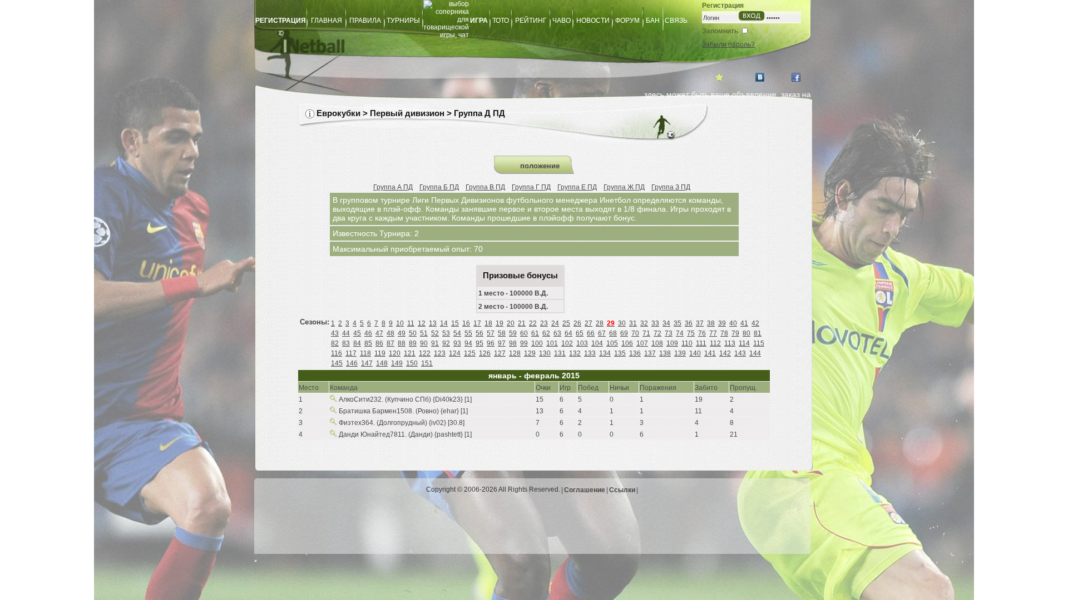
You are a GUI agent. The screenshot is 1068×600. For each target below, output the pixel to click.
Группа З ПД (670, 187)
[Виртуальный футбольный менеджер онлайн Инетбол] (459, 53)
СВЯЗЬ (676, 20)
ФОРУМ (627, 20)
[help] (309, 113)
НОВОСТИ (593, 20)
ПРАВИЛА (365, 20)
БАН (653, 20)
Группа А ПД (393, 187)
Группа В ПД (485, 187)
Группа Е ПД (577, 187)
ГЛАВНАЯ (326, 20)
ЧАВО (561, 20)
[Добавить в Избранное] (719, 77)
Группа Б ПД (439, 187)
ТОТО (500, 20)
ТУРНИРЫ (403, 20)
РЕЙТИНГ (531, 20)
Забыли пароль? (728, 44)
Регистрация (723, 5)
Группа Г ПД (531, 187)
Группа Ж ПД (624, 187)
